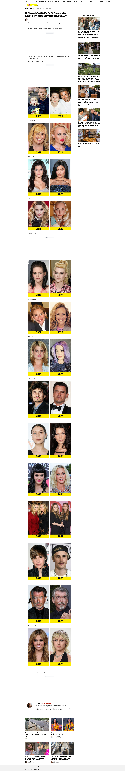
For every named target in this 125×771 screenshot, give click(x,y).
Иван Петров (57, 672)
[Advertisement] (49, 44)
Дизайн (64, 1)
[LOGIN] (109, 1)
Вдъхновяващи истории (92, 1)
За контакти (30, 766)
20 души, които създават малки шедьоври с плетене (60, 733)
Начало (27, 1)
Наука (75, 1)
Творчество (34, 1)
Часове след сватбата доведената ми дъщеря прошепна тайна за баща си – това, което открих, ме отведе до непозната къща (89, 57)
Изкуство (50, 1)
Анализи (69, 1)
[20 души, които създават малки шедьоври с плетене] (62, 724)
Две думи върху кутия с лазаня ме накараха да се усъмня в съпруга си (88, 144)
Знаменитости (42, 1)
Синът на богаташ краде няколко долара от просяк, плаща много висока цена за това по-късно (61, 758)
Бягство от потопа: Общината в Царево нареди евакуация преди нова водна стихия (36, 734)
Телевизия (81, 1)
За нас (101, 1)
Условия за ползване (43, 766)
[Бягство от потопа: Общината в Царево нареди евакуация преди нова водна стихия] (37, 724)
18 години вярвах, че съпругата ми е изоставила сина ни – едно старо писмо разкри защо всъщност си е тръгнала (89, 124)
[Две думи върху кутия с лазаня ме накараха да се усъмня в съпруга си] (89, 135)
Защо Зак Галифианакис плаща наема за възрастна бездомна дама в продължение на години (36, 758)
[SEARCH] (107, 1)
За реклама (36, 766)
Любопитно (57, 1)
